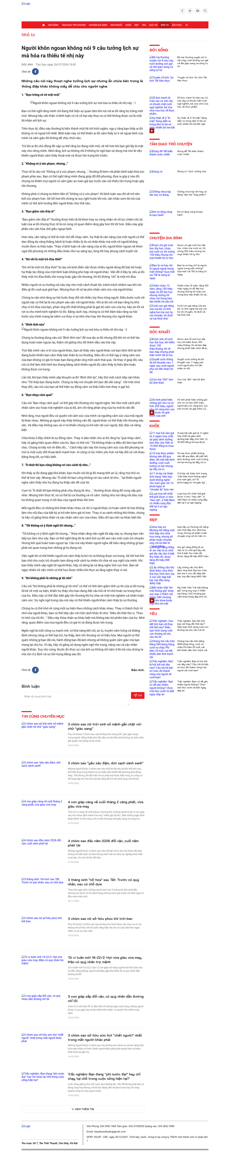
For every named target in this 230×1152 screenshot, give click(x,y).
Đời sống (53, 25)
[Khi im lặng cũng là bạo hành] (162, 213)
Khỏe (128, 25)
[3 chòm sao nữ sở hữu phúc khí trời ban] (43, 919)
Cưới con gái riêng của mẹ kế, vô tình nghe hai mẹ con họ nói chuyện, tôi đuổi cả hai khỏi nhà (192, 310)
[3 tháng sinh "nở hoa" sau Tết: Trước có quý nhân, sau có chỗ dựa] (43, 880)
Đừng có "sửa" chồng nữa (191, 171)
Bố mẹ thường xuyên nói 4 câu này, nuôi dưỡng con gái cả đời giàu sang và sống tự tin (192, 62)
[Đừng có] (156, 171)
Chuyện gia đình (98, 25)
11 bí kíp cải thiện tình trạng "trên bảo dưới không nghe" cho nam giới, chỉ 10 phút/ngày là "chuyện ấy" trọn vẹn (192, 479)
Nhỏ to (165, 25)
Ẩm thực (177, 25)
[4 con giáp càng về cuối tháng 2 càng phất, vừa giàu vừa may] (43, 802)
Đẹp (137, 25)
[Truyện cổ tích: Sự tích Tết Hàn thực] (162, 78)
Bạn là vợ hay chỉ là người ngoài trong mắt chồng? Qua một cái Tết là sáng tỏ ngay (192, 270)
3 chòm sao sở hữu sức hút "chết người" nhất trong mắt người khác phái (105, 1037)
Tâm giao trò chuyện (74, 25)
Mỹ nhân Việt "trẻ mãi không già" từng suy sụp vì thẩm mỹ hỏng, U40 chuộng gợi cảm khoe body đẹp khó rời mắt (192, 593)
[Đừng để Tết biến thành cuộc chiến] (162, 152)
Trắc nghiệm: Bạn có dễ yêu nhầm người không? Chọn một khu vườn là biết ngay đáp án (192, 686)
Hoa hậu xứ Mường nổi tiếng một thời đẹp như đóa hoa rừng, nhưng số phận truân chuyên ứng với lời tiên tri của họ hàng (192, 533)
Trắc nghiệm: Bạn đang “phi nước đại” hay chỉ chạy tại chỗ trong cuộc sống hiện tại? (104, 1076)
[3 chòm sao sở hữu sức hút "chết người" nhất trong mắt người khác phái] (43, 1037)
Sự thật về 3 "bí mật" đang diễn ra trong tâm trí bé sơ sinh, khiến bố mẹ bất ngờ (192, 120)
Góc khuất (116, 25)
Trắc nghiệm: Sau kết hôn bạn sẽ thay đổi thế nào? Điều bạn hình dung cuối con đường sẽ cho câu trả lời (192, 625)
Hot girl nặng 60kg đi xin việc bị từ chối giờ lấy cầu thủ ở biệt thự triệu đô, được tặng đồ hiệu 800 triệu (192, 552)
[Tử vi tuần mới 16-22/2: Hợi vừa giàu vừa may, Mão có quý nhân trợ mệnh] (43, 959)
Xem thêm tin (84, 1109)
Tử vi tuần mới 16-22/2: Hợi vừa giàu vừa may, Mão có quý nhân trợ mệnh (105, 959)
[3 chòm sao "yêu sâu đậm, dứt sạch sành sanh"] (43, 763)
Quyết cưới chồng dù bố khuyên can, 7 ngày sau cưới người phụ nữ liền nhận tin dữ (190, 364)
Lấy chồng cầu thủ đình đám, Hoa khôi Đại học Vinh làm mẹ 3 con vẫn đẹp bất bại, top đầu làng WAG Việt (192, 572)
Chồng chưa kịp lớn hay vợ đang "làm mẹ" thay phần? (192, 193)
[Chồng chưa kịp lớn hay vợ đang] (162, 193)
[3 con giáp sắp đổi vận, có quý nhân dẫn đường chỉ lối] (43, 997)
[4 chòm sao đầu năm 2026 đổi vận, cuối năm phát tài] (43, 841)
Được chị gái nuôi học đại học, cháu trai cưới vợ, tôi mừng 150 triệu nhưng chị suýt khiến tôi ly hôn (191, 250)
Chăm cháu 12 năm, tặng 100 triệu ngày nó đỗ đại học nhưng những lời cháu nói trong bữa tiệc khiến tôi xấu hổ (192, 291)
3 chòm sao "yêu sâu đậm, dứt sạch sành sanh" (105, 763)
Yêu (144, 25)
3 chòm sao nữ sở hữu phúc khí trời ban (100, 918)
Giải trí (153, 25)
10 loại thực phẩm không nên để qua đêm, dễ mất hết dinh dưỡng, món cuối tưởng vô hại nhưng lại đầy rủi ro (192, 458)
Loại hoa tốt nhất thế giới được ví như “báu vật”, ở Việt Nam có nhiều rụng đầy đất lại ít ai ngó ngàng (192, 498)
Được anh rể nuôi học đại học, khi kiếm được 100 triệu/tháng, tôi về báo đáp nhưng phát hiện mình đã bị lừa (192, 345)
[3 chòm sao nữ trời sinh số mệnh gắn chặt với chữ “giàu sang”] (43, 725)
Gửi (140, 695)
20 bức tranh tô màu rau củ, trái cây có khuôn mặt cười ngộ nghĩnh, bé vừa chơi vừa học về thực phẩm (192, 102)
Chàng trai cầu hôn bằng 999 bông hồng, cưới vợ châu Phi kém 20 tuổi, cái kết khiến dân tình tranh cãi (192, 646)
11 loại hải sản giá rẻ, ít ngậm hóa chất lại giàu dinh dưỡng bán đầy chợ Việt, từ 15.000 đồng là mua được (192, 437)
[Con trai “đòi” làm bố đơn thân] (162, 380)
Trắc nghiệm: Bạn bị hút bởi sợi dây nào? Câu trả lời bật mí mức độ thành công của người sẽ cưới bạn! (192, 666)
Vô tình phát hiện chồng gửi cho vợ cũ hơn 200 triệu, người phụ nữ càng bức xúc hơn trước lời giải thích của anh (192, 405)
